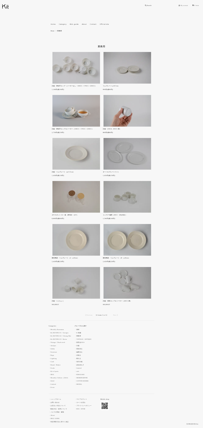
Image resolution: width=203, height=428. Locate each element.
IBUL (52, 374)
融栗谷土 (79, 352)
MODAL (79, 384)
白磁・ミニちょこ (58, 301)
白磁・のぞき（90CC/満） (112, 129)
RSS (77, 409)
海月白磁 (79, 361)
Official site (104, 24)
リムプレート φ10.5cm (110, 86)
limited (79, 368)
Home (53, 24)
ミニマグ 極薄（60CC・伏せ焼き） (115, 215)
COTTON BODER (82, 381)
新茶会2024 (80, 342)
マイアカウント (81, 399)
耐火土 (78, 358)
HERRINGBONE (82, 378)
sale (77, 371)
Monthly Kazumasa (57, 329)
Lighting (54, 358)
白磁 (78, 345)
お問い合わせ (55, 402)
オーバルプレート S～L (111, 172)
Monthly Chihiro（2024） (60, 378)
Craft (52, 361)
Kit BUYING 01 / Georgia (59, 333)
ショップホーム (56, 399)
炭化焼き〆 (80, 365)
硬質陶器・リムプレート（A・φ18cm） (65, 258)
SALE (52, 381)
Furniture (54, 352)
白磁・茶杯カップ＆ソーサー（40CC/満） (117, 301)
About (84, 24)
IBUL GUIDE (55, 418)
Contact (93, 24)
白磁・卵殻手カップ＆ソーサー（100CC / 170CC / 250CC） (72, 129)
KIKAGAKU (80, 374)
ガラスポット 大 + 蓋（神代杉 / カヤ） (65, 215)
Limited (53, 384)
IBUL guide (74, 24)
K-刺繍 (78, 333)
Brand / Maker (56, 365)
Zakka (53, 349)
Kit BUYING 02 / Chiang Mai (61, 336)
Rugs (52, 355)
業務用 (59, 31)
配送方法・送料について (59, 409)
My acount (184, 5)
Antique (53, 345)
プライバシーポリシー (84, 405)
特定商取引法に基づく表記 (60, 422)
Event (53, 387)
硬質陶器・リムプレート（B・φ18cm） (116, 258)
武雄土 (78, 355)
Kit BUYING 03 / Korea (59, 339)
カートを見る (81, 402)
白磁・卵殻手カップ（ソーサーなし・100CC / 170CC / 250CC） (74, 86)
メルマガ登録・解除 (57, 412)
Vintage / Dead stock (58, 342)
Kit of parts (55, 371)
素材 (78, 329)
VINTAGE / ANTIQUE (83, 339)
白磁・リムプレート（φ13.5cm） (63, 172)
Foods (53, 368)
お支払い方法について (58, 405)
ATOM (83, 409)
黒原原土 (79, 349)
